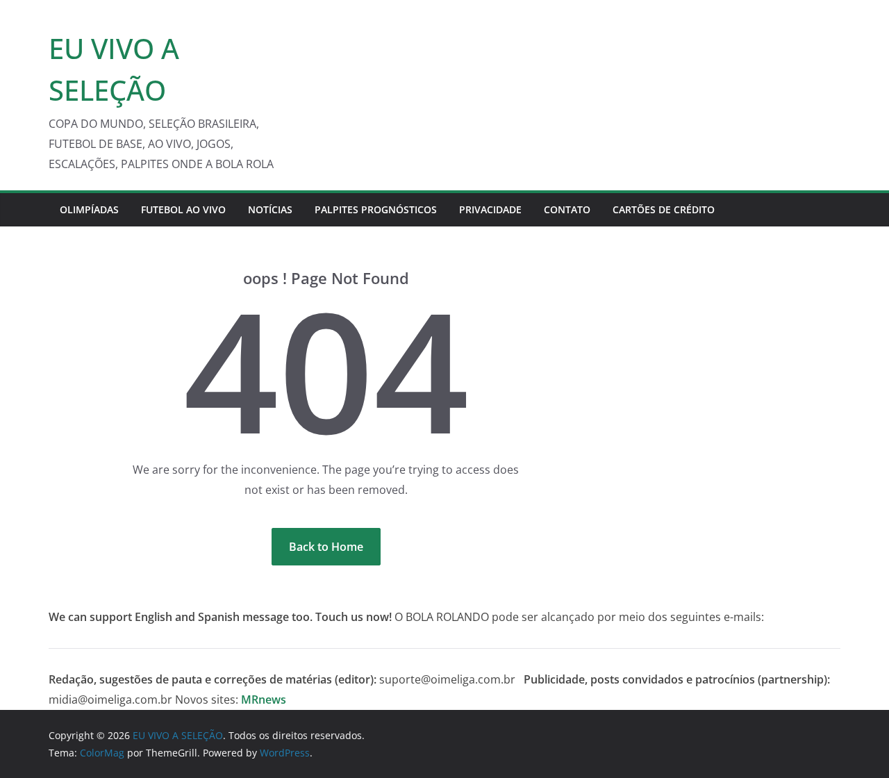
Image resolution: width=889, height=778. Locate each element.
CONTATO (567, 209)
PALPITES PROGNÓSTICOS (376, 209)
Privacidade (490, 209)
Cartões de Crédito (664, 209)
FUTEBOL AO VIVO (183, 209)
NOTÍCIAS (270, 209)
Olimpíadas (89, 209)
